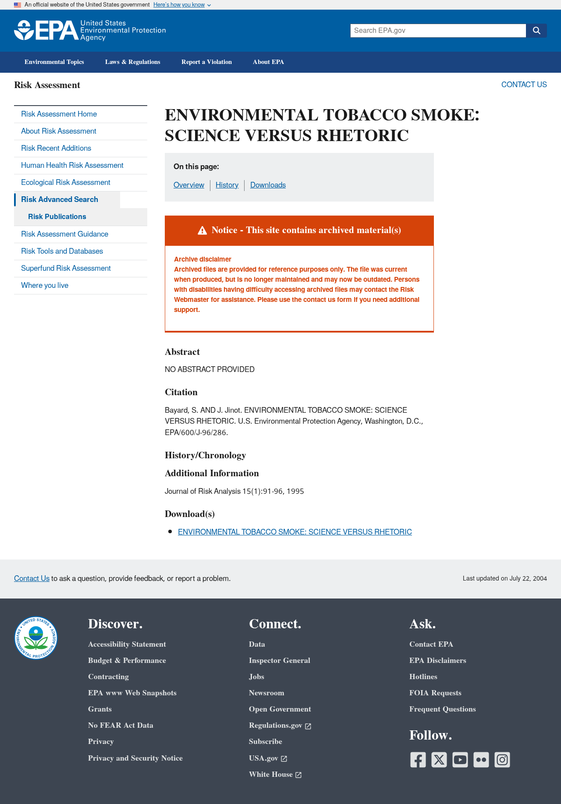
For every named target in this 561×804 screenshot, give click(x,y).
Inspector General (279, 660)
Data (257, 644)
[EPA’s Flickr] (481, 760)
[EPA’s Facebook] (418, 760)
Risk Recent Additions (56, 148)
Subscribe (265, 741)
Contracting (108, 676)
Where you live (44, 286)
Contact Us (524, 85)
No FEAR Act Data (120, 725)
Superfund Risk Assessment (66, 268)
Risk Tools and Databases (62, 251)
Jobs (256, 676)
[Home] (89, 30)
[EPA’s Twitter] (439, 760)
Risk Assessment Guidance (64, 234)
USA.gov (263, 758)
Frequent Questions (442, 709)
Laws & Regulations (132, 62)
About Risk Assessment (58, 131)
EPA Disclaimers (437, 660)
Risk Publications (57, 216)
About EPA (268, 62)
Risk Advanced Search (59, 200)
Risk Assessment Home (59, 114)
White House (271, 774)
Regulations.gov (275, 725)
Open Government (280, 709)
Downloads (268, 185)
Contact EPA (431, 644)
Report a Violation (206, 62)
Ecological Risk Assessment (65, 183)
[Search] (536, 31)
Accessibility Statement (127, 644)
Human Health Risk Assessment (72, 166)
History (227, 185)
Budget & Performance (127, 660)
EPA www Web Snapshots (132, 693)
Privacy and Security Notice (135, 758)
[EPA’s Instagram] (502, 760)
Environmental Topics (54, 62)
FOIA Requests (435, 693)
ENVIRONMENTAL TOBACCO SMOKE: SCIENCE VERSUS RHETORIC (295, 532)
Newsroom (266, 693)
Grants (100, 709)
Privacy (101, 741)
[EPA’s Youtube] (460, 760)
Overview (189, 185)
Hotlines (423, 676)
